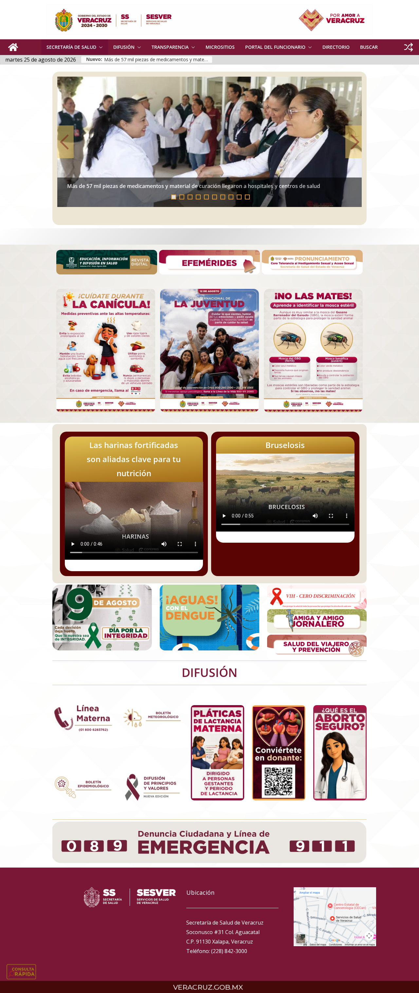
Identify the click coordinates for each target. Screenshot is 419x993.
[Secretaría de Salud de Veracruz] (13, 47)
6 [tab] (214, 197)
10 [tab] (249, 197)
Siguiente (353, 141)
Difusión (124, 47)
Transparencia (170, 47)
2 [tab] (181, 197)
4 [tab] (198, 197)
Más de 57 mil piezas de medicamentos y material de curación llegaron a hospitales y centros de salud (158, 59)
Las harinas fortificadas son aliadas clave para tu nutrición (134, 459)
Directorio (336, 47)
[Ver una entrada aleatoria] (408, 47)
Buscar (369, 47)
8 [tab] (230, 197)
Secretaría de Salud (71, 47)
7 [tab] (222, 197)
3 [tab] (190, 197)
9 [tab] (239, 197)
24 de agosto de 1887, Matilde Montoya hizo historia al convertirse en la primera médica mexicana (212, 186)
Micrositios (220, 47)
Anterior (65, 141)
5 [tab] (206, 197)
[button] (99, 47)
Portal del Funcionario (275, 47)
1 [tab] (173, 197)
